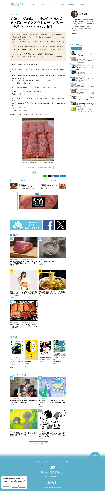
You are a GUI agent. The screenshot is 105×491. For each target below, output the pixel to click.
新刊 (52, 4)
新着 (32, 4)
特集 (62, 4)
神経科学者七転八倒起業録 (45, 360)
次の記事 (53, 180)
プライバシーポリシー (65, 461)
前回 (11, 69)
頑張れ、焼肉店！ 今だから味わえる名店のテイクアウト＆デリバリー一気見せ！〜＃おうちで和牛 (23, 326)
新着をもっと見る (38, 443)
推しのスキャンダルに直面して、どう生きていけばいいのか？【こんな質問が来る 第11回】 (52, 402)
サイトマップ (55, 461)
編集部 (71, 4)
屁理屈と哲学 (28, 361)
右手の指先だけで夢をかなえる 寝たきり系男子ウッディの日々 (16, 361)
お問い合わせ (48, 461)
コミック (89, 48)
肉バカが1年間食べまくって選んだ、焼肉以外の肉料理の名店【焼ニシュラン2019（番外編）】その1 (24, 263)
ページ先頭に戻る (95, 457)
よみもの (77, 48)
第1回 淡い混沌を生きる (46, 261)
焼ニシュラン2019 (23, 69)
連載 (42, 4)
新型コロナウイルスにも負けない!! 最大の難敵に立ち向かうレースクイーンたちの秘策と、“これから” (23, 293)
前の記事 (23, 180)
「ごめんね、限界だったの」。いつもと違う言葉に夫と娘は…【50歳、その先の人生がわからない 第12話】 (52, 434)
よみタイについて (39, 461)
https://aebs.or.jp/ (52, 476)
